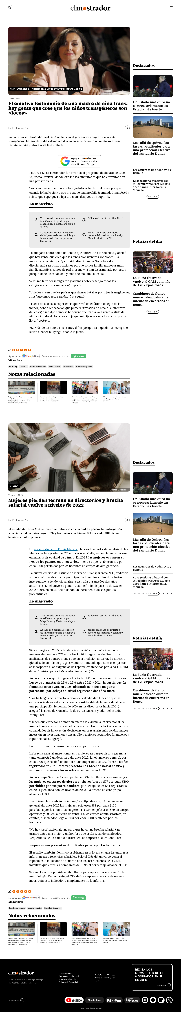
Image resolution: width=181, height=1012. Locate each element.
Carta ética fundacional (69, 976)
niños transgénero (84, 366)
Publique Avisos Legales (105, 977)
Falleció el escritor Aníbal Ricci (105, 218)
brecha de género (17, 908)
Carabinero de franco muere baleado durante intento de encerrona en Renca (151, 299)
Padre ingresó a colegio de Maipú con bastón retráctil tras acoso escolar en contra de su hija (52, 399)
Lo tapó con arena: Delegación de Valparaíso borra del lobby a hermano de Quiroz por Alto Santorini (57, 237)
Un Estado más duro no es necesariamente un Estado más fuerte (151, 105)
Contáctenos (100, 980)
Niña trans (68, 366)
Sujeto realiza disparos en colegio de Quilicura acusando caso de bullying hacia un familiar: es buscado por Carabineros (20, 400)
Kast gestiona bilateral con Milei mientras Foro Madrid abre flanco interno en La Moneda (151, 185)
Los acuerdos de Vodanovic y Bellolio (152, 171)
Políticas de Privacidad (68, 982)
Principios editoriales (67, 979)
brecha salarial (35, 908)
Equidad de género (52, 908)
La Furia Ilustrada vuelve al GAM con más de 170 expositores (151, 281)
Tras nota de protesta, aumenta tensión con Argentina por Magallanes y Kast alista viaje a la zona (57, 222)
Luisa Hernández (38, 366)
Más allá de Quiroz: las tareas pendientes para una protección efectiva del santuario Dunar (151, 148)
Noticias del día (147, 241)
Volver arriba (13, 1000)
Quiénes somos (65, 973)
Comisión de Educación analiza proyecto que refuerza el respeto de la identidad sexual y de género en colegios (84, 400)
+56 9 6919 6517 (14, 982)
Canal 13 (23, 366)
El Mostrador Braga (21, 127)
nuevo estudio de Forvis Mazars (55, 549)
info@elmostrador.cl (28, 982)
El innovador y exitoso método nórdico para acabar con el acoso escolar (115, 399)
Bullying (13, 366)
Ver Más (151, 197)
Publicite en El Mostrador (105, 974)
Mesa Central (54, 366)
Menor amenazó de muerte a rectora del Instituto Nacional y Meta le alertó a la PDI (105, 235)
